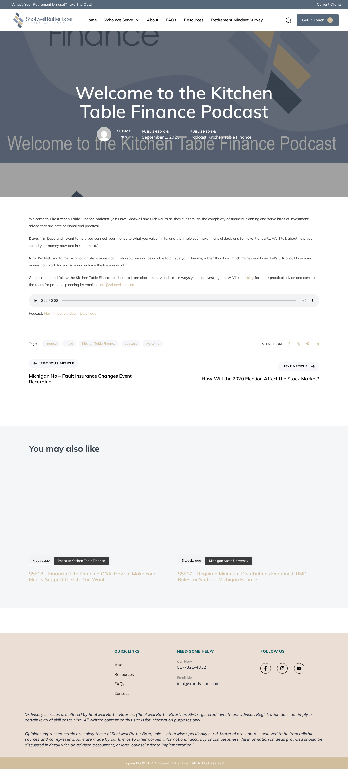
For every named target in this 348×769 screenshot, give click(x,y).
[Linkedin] (317, 344)
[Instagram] (282, 668)
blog (250, 277)
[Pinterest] (308, 344)
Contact (121, 693)
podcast (131, 343)
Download (88, 313)
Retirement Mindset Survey (237, 19)
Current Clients (329, 4)
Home (91, 19)
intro (69, 343)
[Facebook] (289, 344)
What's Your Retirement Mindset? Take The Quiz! (51, 4)
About (152, 19)
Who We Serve (118, 19)
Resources (194, 19)
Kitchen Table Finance (98, 343)
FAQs (171, 19)
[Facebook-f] (265, 668)
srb (124, 136)
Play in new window (60, 313)
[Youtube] (299, 668)
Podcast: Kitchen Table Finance (220, 137)
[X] (298, 344)
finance (51, 343)
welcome (152, 343)
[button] (286, 20)
